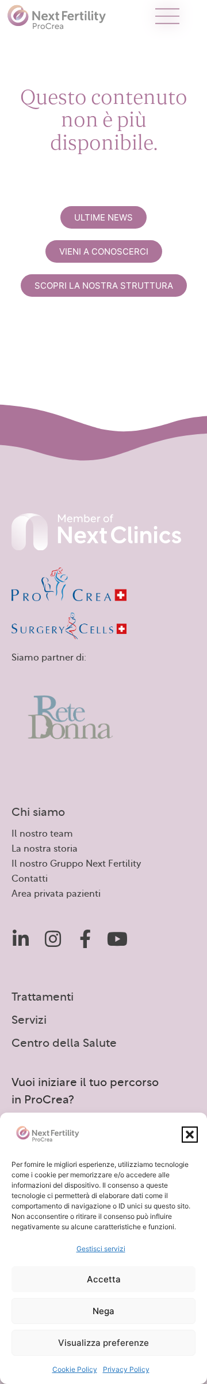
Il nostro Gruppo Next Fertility (76, 863)
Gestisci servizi (100, 1248)
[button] (189, 1134)
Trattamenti (43, 997)
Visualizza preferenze (103, 1342)
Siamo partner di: (49, 657)
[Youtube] (117, 939)
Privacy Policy (126, 1369)
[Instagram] (53, 939)
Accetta (104, 1279)
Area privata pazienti (56, 893)
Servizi (29, 1020)
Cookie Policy (74, 1369)
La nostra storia (45, 848)
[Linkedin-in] (21, 939)
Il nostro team (42, 833)
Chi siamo (38, 812)
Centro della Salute (64, 1043)
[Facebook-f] (85, 939)
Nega (103, 1310)
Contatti (30, 878)
